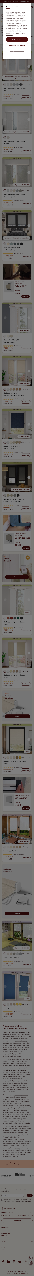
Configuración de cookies (17, 51)
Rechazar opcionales (17, 45)
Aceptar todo (17, 39)
